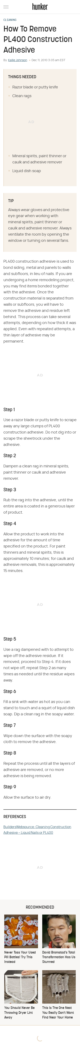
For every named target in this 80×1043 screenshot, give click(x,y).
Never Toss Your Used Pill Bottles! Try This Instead (20, 957)
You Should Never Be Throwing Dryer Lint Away (19, 1012)
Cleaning (9, 20)
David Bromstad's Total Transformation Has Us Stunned (58, 957)
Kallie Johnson (17, 60)
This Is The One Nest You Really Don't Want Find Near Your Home (58, 1012)
